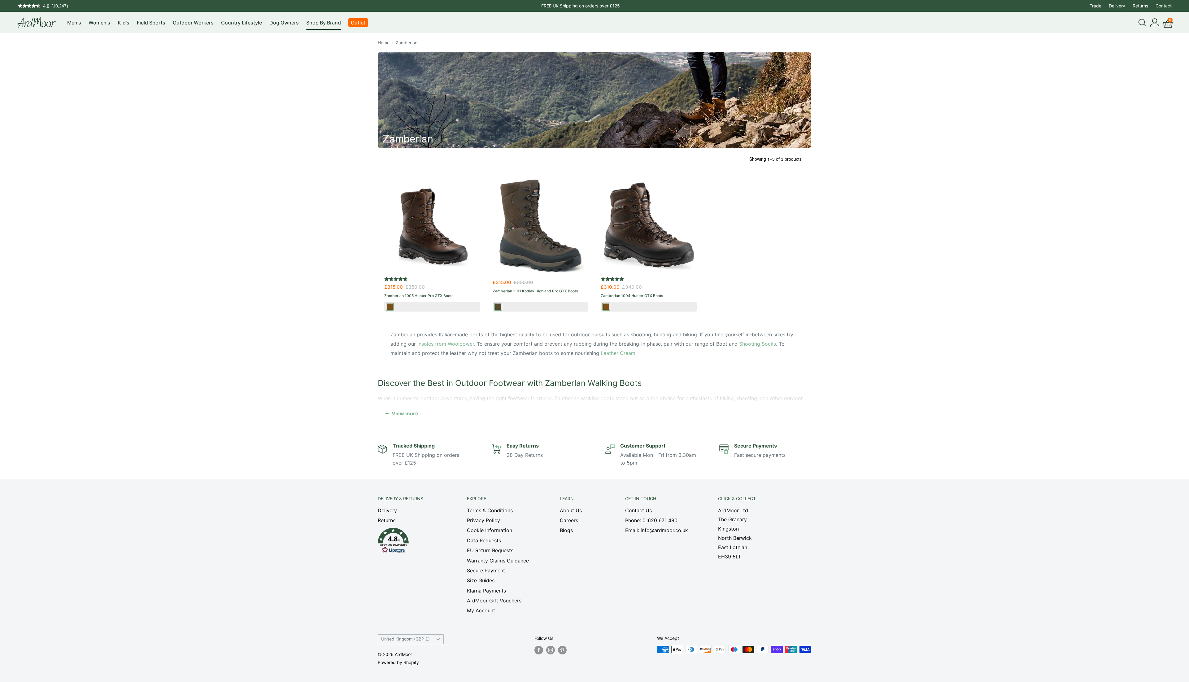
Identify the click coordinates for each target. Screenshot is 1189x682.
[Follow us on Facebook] (538, 650)
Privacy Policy (483, 520)
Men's (74, 23)
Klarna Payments (486, 591)
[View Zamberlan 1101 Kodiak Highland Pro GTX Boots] (541, 226)
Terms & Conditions (490, 510)
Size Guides (480, 580)
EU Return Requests (490, 550)
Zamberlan (406, 42)
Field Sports (151, 23)
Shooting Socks (757, 344)
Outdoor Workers (193, 23)
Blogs (566, 530)
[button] (411, 542)
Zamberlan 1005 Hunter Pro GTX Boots (418, 295)
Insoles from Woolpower (445, 344)
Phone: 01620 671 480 (651, 520)
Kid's (123, 23)
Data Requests (484, 540)
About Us (571, 510)
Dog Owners (284, 23)
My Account (481, 610)
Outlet (358, 23)
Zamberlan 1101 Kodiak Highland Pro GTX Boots (535, 291)
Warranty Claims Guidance (498, 560)
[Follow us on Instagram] (550, 650)
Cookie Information (489, 530)
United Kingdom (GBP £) (405, 638)
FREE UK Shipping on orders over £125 (580, 5)
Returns (1140, 5)
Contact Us (638, 510)
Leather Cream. (619, 353)
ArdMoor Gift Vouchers (494, 600)
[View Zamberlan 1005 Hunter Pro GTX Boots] (432, 226)
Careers (569, 520)
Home (384, 42)
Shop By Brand (323, 23)
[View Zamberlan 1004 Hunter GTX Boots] (649, 226)
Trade (1095, 5)
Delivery (1117, 5)
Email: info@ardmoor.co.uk (656, 530)
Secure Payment (486, 570)
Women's (99, 23)
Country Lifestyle (241, 23)
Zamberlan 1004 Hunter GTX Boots (632, 295)
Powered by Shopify (398, 662)
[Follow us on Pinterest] (562, 650)
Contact (1164, 5)
